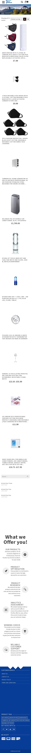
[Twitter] (6, 729)
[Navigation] (3, 2)
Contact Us (5, 676)
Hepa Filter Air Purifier (23, 720)
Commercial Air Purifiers (8, 720)
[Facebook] (3, 729)
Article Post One (6, 495)
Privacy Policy (6, 679)
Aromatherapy (23, 717)
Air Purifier (5, 717)
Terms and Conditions (9, 682)
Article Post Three (6, 483)
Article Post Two (6, 489)
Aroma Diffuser (14, 717)
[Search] (22, 2)
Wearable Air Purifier (8, 723)
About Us (5, 673)
